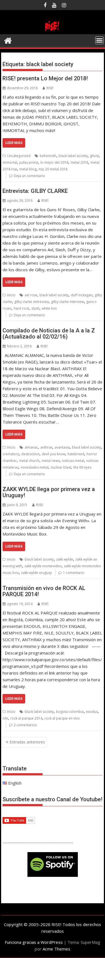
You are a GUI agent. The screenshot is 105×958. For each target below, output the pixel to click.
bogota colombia (70, 711)
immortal (10, 162)
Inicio (11, 295)
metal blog (27, 169)
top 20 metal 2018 (53, 169)
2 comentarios (25, 725)
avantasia (62, 447)
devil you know (53, 454)
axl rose (31, 295)
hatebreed (75, 454)
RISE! (49, 88)
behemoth (48, 155)
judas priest (28, 162)
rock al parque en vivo (62, 718)
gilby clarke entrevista (31, 301)
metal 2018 (79, 162)
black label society (73, 155)
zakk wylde (64, 559)
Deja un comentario (29, 175)
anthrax (46, 447)
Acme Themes (56, 949)
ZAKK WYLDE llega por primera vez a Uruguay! (49, 492)
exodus (92, 711)
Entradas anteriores (27, 742)
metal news (51, 460)
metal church (29, 460)
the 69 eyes (82, 467)
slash (35, 308)
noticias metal (73, 460)
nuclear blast (61, 467)
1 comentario (73, 572)
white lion (49, 308)
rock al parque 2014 (26, 718)
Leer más (13, 143)
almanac (31, 447)
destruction (30, 454)
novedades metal (34, 467)
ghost (94, 155)
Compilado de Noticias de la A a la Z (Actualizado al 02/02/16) (49, 333)
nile (5, 718)
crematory (11, 454)
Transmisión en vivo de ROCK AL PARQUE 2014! (44, 591)
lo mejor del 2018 (54, 162)
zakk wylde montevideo (43, 566)
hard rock (21, 308)
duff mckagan (81, 295)
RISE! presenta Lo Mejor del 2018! (45, 78)
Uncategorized (19, 155)
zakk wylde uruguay (36, 572)
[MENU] (99, 40)
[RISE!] (53, 31)
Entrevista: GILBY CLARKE (35, 191)
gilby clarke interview (67, 301)
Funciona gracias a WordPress (34, 942)
